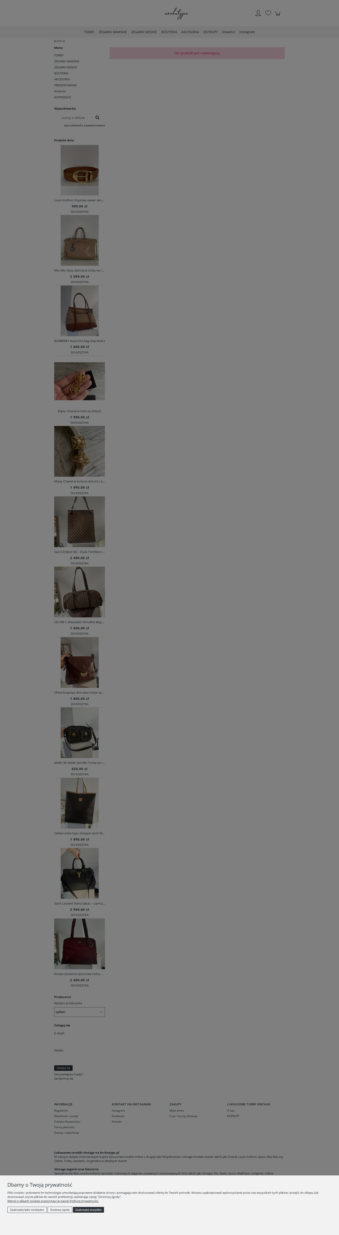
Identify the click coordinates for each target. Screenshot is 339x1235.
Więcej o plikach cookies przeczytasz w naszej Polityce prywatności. (53, 1201)
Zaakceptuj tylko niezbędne (27, 1210)
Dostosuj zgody (60, 1210)
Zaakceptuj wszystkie (88, 1210)
